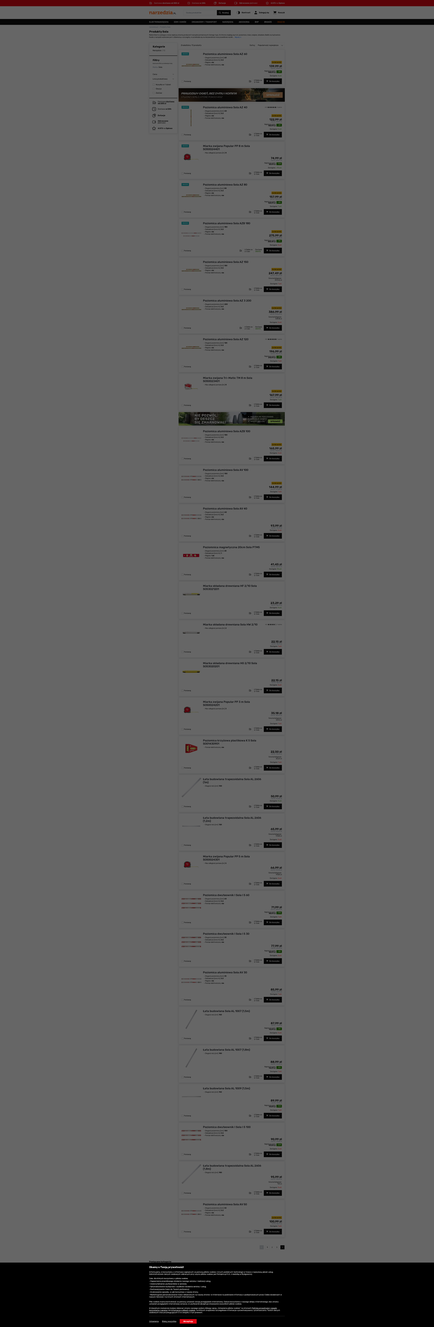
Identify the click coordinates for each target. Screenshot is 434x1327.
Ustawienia (154, 1321)
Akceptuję (188, 1321)
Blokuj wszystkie (169, 1321)
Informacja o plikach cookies (183, 1310)
